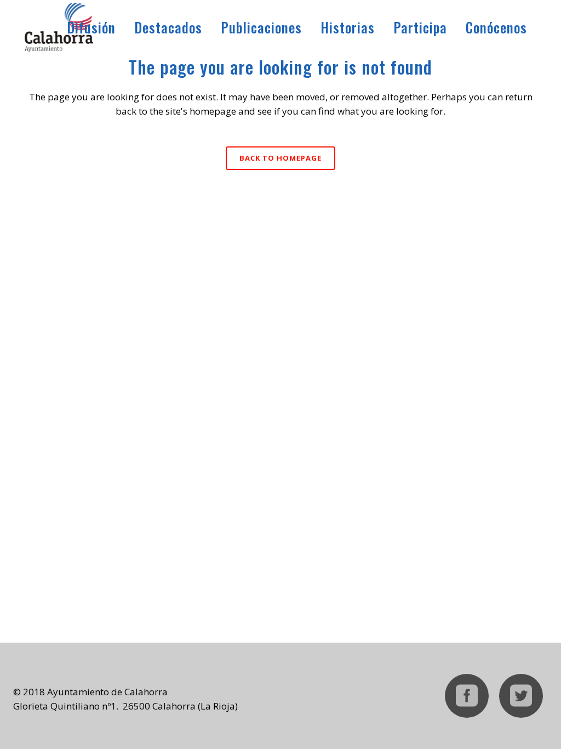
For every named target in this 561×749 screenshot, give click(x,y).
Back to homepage (280, 158)
